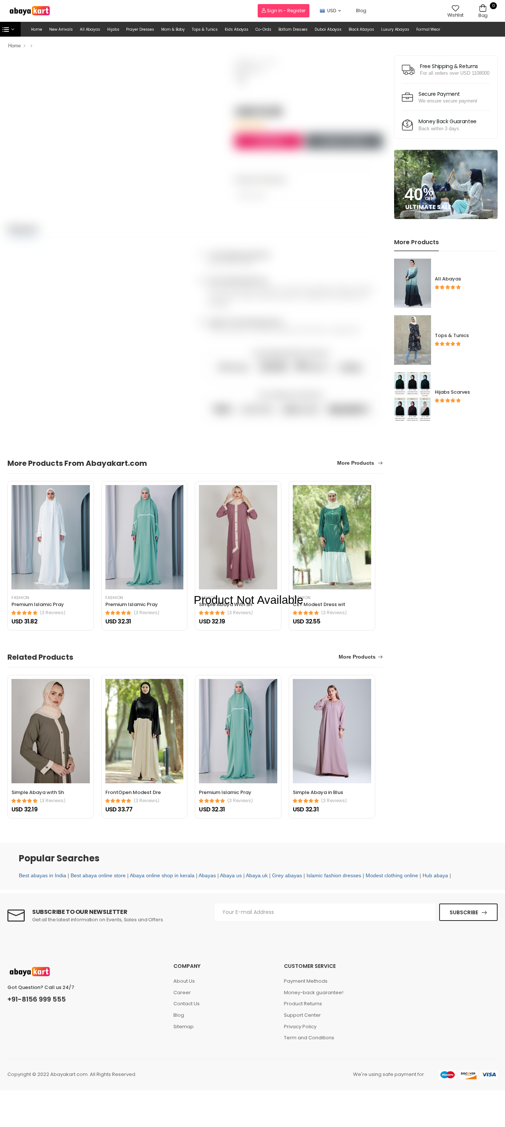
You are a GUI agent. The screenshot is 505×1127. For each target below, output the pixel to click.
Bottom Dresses (293, 29)
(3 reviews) (52, 612)
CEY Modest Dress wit (319, 604)
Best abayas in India (42, 875)
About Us (184, 981)
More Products (356, 463)
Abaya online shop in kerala (162, 875)
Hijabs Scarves (452, 392)
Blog (361, 10)
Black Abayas (361, 29)
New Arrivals (61, 29)
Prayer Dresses (140, 29)
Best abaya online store (98, 875)
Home (36, 29)
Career (182, 992)
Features (22, 229)
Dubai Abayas (328, 29)
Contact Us (186, 1003)
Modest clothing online (392, 875)
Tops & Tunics (205, 29)
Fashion (20, 598)
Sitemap (183, 1026)
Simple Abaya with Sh (37, 792)
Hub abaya (435, 875)
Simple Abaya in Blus (318, 792)
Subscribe (464, 912)
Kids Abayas (236, 29)
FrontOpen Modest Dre (133, 792)
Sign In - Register (285, 10)
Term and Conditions (309, 1037)
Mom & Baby (173, 29)
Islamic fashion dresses (333, 875)
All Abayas (90, 29)
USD (331, 10)
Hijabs (113, 29)
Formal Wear (428, 29)
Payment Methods (306, 981)
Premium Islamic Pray (37, 604)
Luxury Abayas (395, 29)
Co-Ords (263, 29)
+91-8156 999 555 (36, 999)
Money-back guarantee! (313, 992)
